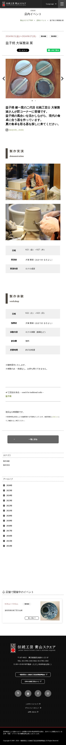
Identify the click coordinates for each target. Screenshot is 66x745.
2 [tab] (35, 100)
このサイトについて (32, 704)
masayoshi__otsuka (16, 130)
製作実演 (53, 36)
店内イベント (41, 20)
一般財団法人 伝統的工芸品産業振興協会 (32, 674)
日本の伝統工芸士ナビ (32, 681)
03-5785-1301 (27, 661)
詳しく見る (31, 618)
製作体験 (43, 36)
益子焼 (8, 396)
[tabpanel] (33, 78)
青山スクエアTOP (26, 20)
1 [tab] (32, 100)
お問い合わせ (32, 712)
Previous (4, 78)
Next (62, 78)
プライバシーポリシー (32, 708)
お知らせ (55, 417)
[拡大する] (56, 167)
